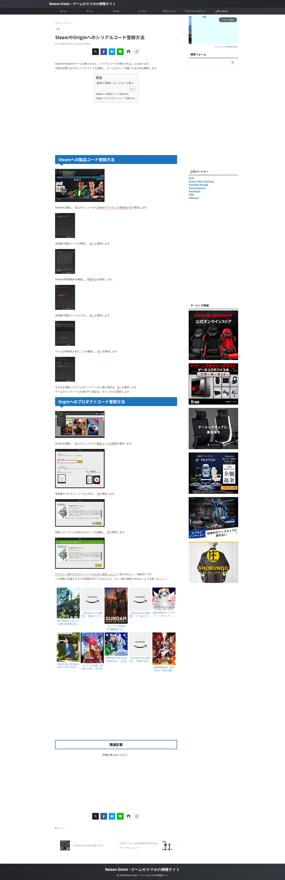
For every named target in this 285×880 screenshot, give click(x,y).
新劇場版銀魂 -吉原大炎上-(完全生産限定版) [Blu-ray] (164, 669)
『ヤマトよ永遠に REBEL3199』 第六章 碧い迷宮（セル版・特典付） (92, 667)
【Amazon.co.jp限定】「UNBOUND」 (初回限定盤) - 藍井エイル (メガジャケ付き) (140, 659)
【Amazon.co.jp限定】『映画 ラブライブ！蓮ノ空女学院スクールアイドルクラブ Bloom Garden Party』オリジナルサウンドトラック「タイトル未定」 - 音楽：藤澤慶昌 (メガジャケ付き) (92, 614)
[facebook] (103, 51)
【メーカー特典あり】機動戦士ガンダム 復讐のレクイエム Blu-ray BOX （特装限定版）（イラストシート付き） (116, 628)
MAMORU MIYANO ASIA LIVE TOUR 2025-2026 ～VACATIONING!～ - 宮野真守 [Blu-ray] (68, 665)
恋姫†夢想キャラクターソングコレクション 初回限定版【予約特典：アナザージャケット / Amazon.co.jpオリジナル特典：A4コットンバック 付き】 (164, 614)
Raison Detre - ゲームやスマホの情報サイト (82, 4)
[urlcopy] (136, 51)
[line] (120, 51)
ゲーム (89, 11)
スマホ (116, 11)
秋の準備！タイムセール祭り (117, 83)
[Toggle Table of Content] (131, 89)
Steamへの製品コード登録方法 (112, 93)
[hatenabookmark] (112, 51)
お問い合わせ (221, 11)
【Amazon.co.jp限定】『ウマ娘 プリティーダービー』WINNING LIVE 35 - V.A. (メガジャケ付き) (140, 614)
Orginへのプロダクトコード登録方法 (115, 98)
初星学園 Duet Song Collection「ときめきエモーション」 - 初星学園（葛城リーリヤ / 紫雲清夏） (116, 659)
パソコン (142, 11)
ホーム (63, 11)
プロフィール (168, 11)
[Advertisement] (85, 128)
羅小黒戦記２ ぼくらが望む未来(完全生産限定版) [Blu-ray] (68, 622)
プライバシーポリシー (195, 11)
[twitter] (95, 51)
